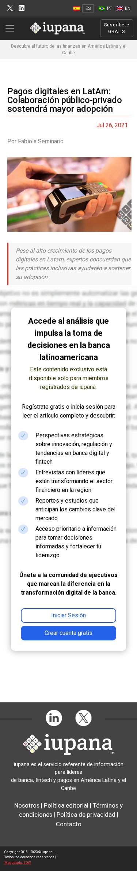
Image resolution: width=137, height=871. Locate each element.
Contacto (68, 824)
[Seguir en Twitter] (10, 8)
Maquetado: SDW (17, 862)
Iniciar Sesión (68, 615)
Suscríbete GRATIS (116, 28)
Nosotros (26, 805)
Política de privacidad (86, 814)
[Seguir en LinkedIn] (22, 8)
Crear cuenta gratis (68, 632)
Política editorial (66, 805)
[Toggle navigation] (12, 28)
